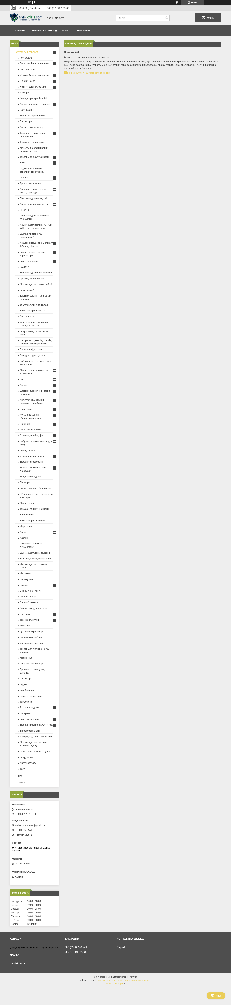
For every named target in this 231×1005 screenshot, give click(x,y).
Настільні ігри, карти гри (33, 310)
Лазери (24, 538)
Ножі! (23, 162)
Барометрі (25, 678)
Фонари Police (27, 81)
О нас (65, 30)
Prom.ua (133, 977)
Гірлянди (25, 423)
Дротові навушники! (30, 183)
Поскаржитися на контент (108, 980)
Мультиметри (27, 503)
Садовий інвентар (29, 602)
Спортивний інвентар (31, 663)
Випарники (25, 713)
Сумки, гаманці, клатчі (32, 456)
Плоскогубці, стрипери (32, 349)
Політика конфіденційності (137, 980)
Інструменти (26, 757)
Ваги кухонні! (27, 110)
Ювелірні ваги (27, 514)
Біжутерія (25, 482)
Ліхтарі (23, 385)
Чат (218, 995)
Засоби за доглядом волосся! (36, 272)
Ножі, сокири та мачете (32, 520)
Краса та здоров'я (29, 719)
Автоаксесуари (28, 763)
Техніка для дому (29, 707)
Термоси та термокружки (33, 142)
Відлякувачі (26, 579)
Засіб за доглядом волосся (35, 552)
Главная (19, 30)
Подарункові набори (31, 637)
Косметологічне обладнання (35, 488)
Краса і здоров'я (29, 261)
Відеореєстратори (30, 730)
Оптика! (24, 177)
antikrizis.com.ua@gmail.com (30, 825)
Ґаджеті (24, 684)
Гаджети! (25, 266)
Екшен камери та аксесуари (35, 751)
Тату (22, 768)
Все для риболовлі (30, 590)
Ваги (22, 379)
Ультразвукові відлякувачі (34, 305)
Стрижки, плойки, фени (32, 435)
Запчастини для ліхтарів (33, 608)
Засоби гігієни (27, 690)
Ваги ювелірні (27, 69)
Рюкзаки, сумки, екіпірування (36, 558)
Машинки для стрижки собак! (36, 284)
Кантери (24, 92)
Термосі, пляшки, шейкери (34, 509)
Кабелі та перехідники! (32, 115)
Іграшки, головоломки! (32, 278)
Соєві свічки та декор (31, 127)
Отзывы (20, 782)
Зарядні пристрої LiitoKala (34, 98)
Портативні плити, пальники (35, 63)
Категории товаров (26, 51)
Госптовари (26, 409)
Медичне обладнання (31, 476)
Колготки (25, 625)
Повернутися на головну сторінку (88, 72)
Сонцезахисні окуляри (32, 643)
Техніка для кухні (29, 619)
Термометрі (26, 701)
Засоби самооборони (31, 461)
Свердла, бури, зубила (32, 355)
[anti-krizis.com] (26, 18)
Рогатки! (24, 209)
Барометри (26, 121)
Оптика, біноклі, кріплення (34, 75)
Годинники (25, 614)
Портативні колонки (30, 429)
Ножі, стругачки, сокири (33, 86)
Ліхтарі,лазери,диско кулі (34, 204)
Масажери (25, 573)
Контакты (83, 30)
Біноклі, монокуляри (31, 696)
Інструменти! (27, 290)
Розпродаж (26, 57)
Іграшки (24, 585)
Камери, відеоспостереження (36, 736)
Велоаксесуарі (28, 596)
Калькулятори (27, 450)
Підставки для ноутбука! (33, 198)
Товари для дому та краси (34, 157)
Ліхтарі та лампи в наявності (35, 104)
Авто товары (27, 316)
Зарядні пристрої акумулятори (36, 724)
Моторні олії (26, 657)
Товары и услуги (43, 30)
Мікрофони (26, 526)
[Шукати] (166, 18)
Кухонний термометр (31, 631)
